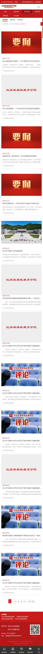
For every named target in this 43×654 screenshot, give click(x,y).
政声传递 (27, 12)
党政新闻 (5, 20)
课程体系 (5, 16)
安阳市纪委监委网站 (7, 619)
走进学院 (16, 12)
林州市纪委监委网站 (21, 619)
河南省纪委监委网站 (22, 617)
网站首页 (4, 650)
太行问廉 (16, 16)
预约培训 (30, 650)
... (27, 601)
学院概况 (13, 650)
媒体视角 (20, 20)
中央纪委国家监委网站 (8, 617)
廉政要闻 (12, 20)
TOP (38, 650)
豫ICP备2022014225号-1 (21, 644)
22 (30, 601)
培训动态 (37, 12)
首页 (5, 12)
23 (33, 601)
